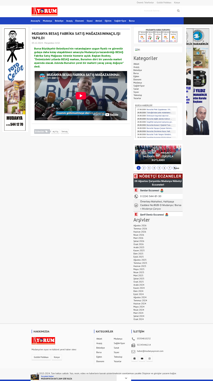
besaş (65, 131)
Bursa (132, 20)
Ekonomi (79, 20)
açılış (55, 131)
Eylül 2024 (138, 294)
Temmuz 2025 (140, 263)
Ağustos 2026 (139, 225)
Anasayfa (35, 20)
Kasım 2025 (139, 250)
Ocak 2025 (138, 281)
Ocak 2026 (138, 244)
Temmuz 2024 (140, 300)
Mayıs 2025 (138, 269)
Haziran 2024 (139, 303)
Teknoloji (137, 95)
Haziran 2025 (139, 266)
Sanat (136, 88)
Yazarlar (137, 98)
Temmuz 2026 (140, 228)
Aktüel (98, 20)
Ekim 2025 (138, 253)
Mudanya (47, 20)
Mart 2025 (138, 275)
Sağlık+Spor (120, 20)
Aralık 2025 (138, 247)
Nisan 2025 (138, 272)
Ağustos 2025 (139, 259)
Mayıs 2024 (138, 306)
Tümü (176, 168)
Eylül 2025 (138, 256)
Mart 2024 (138, 313)
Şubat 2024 (138, 316)
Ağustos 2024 (139, 297)
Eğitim (108, 20)
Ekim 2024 (138, 291)
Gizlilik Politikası (164, 2)
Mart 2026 (138, 238)
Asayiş (69, 20)
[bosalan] (137, 49)
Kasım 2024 (139, 288)
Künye (177, 2)
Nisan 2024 (138, 309)
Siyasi (90, 20)
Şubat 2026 (138, 241)
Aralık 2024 (138, 284)
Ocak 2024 (138, 319)
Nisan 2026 (138, 234)
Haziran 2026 (139, 231)
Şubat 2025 (138, 278)
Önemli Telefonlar (145, 2)
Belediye (59, 20)
